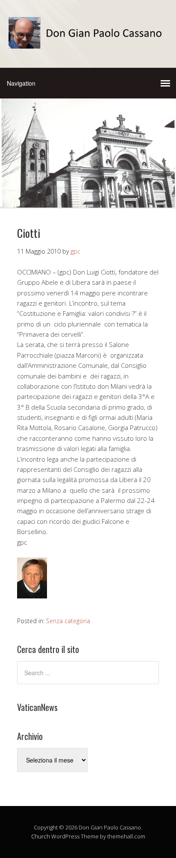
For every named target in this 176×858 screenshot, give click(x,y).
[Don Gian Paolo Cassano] (88, 41)
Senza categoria (68, 621)
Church (40, 836)
